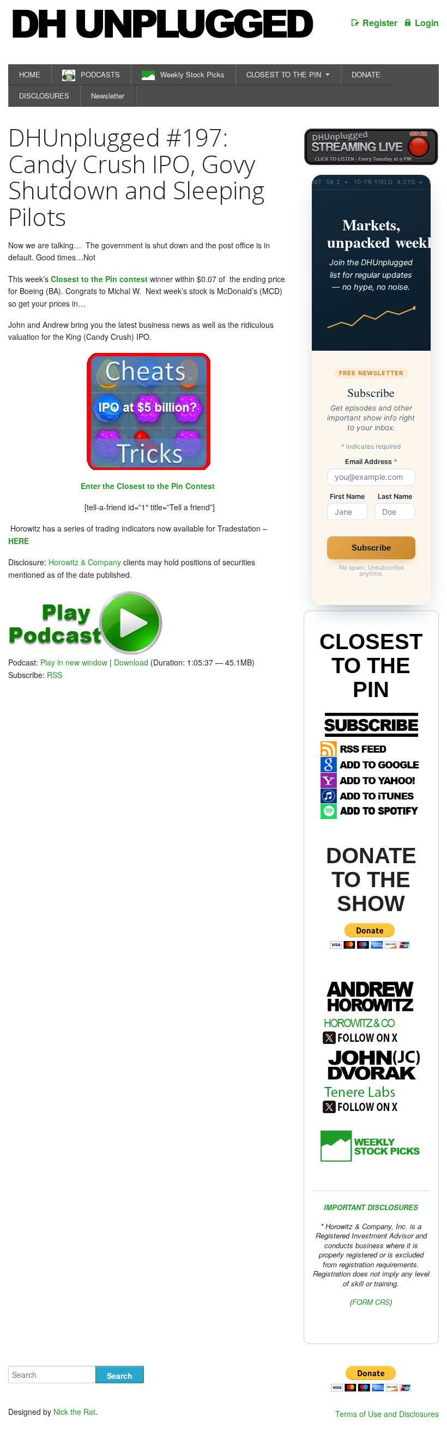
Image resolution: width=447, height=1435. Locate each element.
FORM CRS (371, 1302)
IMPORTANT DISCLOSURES (371, 1207)
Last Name (395, 496)
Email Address (371, 462)
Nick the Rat (74, 1411)
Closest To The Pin (370, 665)
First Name (347, 496)
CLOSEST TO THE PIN (283, 74)
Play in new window (73, 662)
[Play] (86, 652)
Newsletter (107, 95)
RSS (54, 674)
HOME (29, 74)
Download (131, 662)
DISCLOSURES (44, 95)
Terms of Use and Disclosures (387, 1413)
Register (380, 22)
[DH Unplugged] (162, 29)
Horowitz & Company (85, 562)
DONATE (366, 74)
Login (427, 22)
